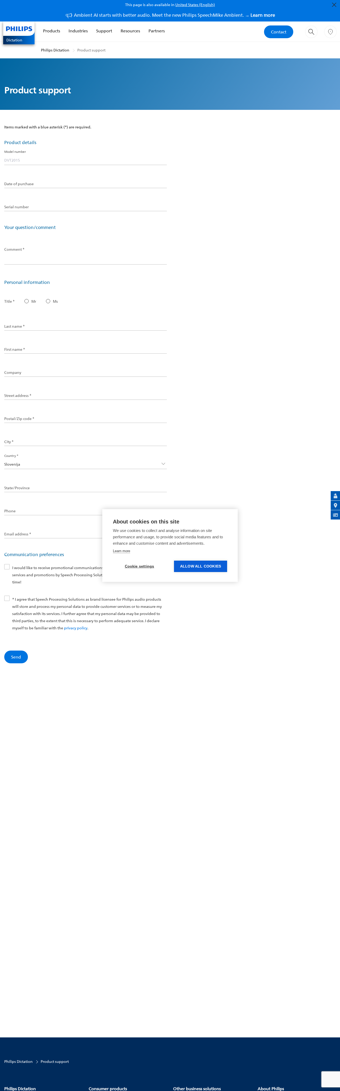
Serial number (16, 207)
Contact (278, 32)
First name (14, 349)
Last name (14, 326)
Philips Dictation (55, 50)
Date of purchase (19, 184)
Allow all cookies (200, 566)
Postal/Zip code (19, 419)
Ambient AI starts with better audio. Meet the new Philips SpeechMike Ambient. (174, 15)
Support (104, 30)
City (9, 442)
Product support (91, 50)
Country (11, 455)
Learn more (121, 551)
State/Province (17, 488)
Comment (14, 249)
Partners (156, 30)
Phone (10, 511)
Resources (130, 30)
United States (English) (195, 4)
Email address (17, 534)
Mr (33, 301)
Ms (55, 301)
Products (51, 30)
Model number (15, 151)
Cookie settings (139, 566)
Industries (78, 30)
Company (12, 372)
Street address (17, 396)
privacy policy (75, 628)
